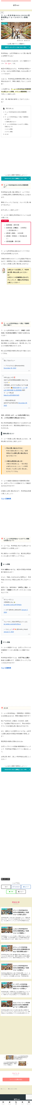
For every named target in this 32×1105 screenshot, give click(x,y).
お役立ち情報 (6, 879)
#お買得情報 (18, 390)
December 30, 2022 (10, 368)
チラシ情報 (9, 131)
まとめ (6, 134)
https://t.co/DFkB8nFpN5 (11, 395)
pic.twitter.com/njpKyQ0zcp (12, 624)
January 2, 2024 (9, 632)
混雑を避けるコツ (11, 121)
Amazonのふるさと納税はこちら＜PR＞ (16, 178)
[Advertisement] (16, 155)
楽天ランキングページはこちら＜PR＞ (16, 47)
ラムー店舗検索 (6, 498)
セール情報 (9, 129)
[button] (21, 892)
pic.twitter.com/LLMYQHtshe (13, 604)
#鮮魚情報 (10, 390)
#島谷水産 (16, 387)
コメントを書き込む (16, 1079)
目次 (7, 108)
